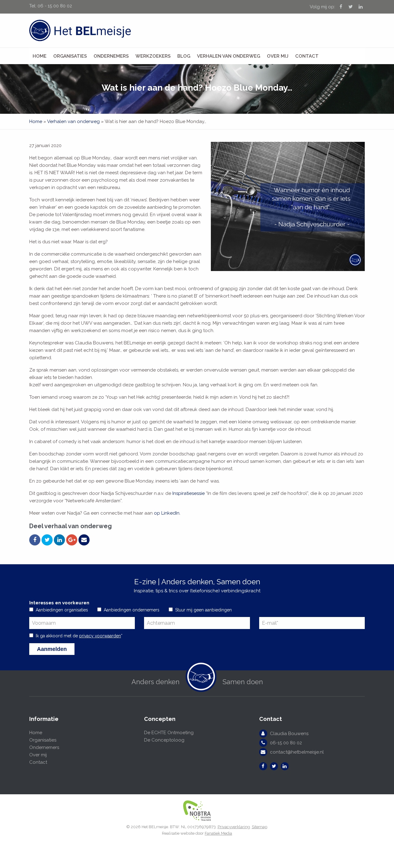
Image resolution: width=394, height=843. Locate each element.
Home (39, 56)
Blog (183, 56)
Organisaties (70, 56)
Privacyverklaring (234, 826)
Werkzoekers (153, 56)
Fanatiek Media (218, 833)
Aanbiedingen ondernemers (131, 609)
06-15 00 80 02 (286, 743)
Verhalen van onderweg (228, 56)
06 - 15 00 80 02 (55, 6)
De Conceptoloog (164, 740)
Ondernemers (111, 56)
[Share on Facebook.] (34, 539)
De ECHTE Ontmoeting (169, 732)
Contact (307, 56)
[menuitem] (39, 56)
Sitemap (259, 826)
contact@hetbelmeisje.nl (297, 752)
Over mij (277, 56)
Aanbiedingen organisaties (62, 609)
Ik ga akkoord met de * (79, 635)
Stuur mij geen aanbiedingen (203, 609)
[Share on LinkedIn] (59, 539)
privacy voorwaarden (100, 635)
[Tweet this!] (47, 539)
